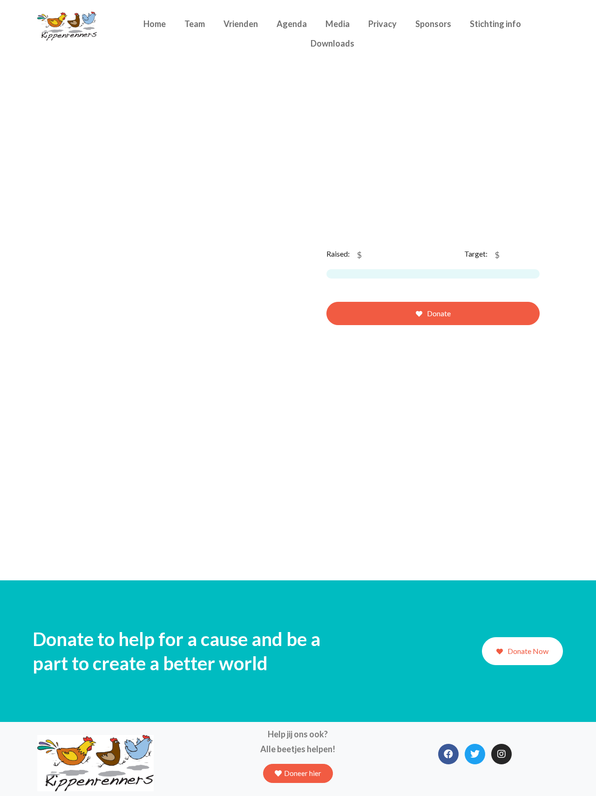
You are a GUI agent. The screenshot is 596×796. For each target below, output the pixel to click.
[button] (298, 773)
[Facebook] (448, 754)
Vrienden (241, 24)
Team (194, 24)
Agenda (292, 24)
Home (154, 24)
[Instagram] (501, 754)
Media (337, 24)
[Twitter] (475, 754)
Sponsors (433, 24)
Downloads (332, 43)
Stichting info (495, 24)
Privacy (382, 24)
